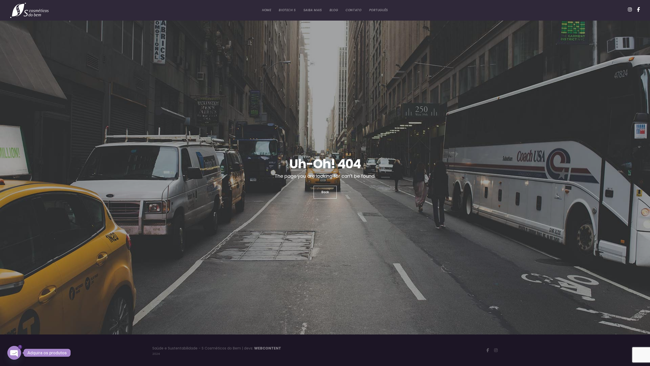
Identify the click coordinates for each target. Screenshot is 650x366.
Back (325, 192)
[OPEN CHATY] (14, 353)
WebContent (267, 348)
